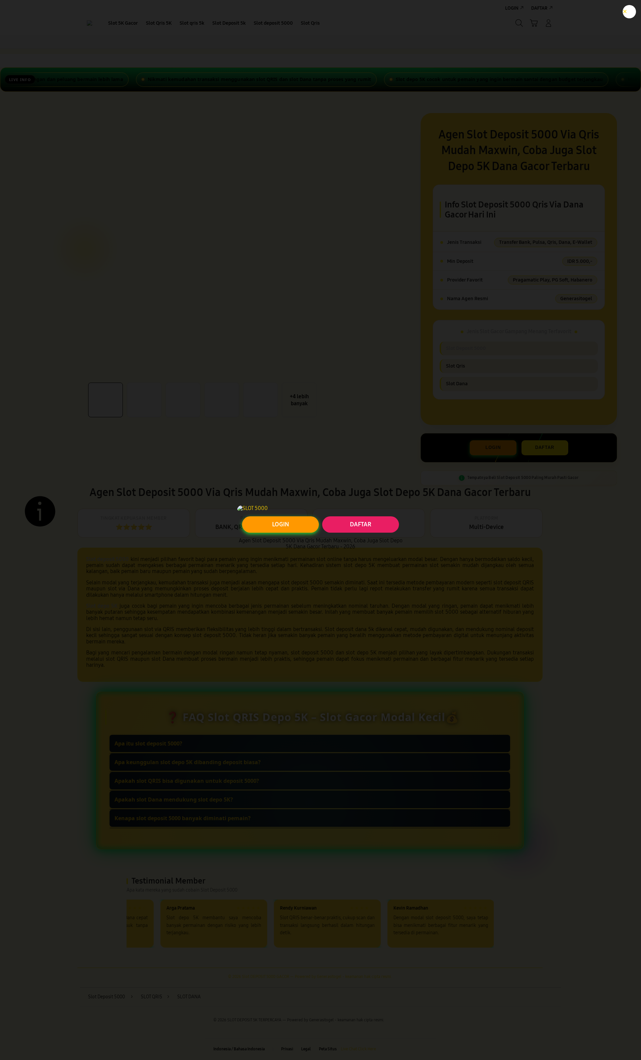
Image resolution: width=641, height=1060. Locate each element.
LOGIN (280, 524)
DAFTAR (360, 524)
